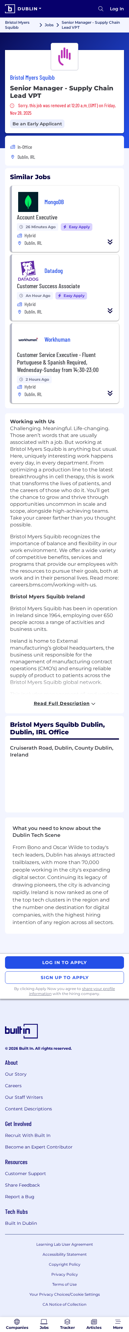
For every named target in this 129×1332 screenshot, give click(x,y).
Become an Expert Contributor (39, 1147)
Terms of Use (64, 1284)
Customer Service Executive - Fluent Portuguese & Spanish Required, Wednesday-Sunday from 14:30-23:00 (58, 362)
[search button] (101, 9)
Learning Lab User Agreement (64, 1244)
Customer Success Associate (48, 285)
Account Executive (37, 217)
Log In (117, 9)
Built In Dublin (21, 1223)
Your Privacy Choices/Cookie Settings (64, 1294)
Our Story (16, 1074)
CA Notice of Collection (64, 1304)
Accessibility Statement (65, 1254)
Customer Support (25, 1173)
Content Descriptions (28, 1109)
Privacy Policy (64, 1274)
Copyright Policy (64, 1264)
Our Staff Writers (24, 1097)
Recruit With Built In (27, 1135)
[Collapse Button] (110, 242)
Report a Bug (19, 1196)
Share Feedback (22, 1185)
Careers (13, 1085)
